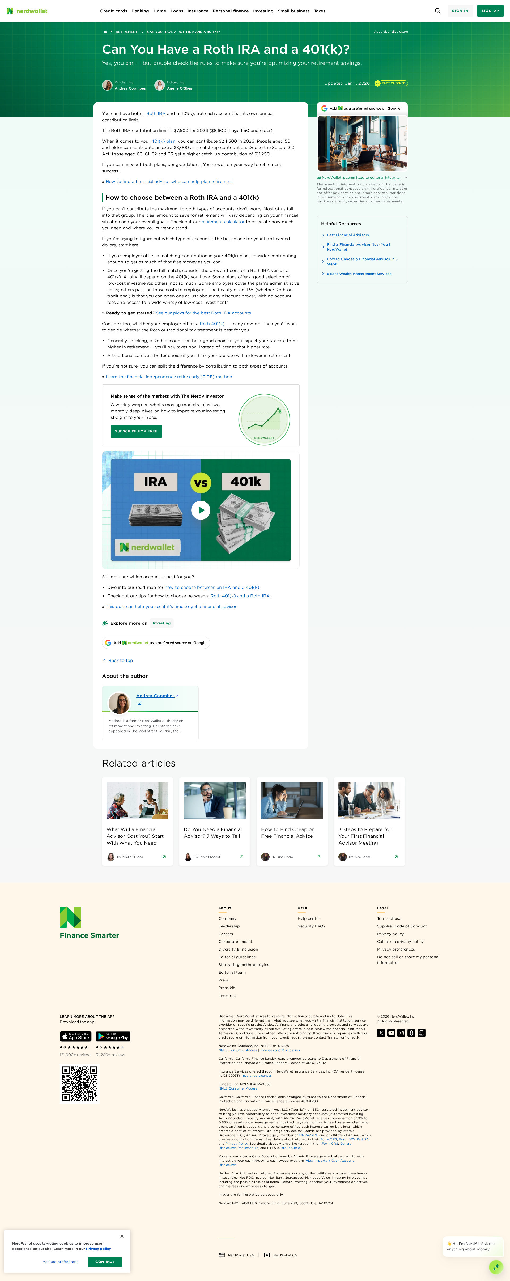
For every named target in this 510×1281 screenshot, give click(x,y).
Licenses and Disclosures (280, 1050)
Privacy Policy (237, 1144)
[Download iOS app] (76, 1036)
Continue (105, 1262)
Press (224, 980)
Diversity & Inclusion (238, 949)
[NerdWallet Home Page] (26, 11)
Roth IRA (156, 113)
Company (228, 918)
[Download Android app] (113, 1036)
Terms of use (389, 918)
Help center (309, 918)
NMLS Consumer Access (238, 1050)
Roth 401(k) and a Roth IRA (240, 595)
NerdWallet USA (241, 1255)
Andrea (155, 695)
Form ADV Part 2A (354, 1139)
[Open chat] (496, 1267)
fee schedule (248, 1148)
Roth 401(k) (212, 323)
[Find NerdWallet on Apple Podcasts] (411, 1033)
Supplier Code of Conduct (402, 926)
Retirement (127, 32)
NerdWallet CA (285, 1255)
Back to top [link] (120, 660)
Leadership (229, 926)
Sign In (460, 11)
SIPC (314, 1135)
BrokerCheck (291, 1148)
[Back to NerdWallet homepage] (105, 32)
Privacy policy (390, 934)
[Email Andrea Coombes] (139, 703)
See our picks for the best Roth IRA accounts (203, 313)
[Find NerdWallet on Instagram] (401, 1033)
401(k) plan (163, 141)
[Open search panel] (438, 11)
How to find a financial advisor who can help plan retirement (169, 181)
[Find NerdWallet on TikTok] (422, 1033)
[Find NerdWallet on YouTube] (391, 1033)
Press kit (227, 988)
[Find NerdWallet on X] (381, 1033)
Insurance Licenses (257, 1076)
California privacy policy (400, 941)
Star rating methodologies (244, 965)
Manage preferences (60, 1262)
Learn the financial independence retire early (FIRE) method (169, 376)
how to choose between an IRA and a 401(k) (212, 587)
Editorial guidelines (237, 957)
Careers (226, 934)
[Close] (502, 1237)
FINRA (304, 1135)
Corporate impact (236, 941)
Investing (162, 623)
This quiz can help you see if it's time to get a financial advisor (171, 606)
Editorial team (232, 972)
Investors (227, 995)
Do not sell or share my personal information (408, 960)
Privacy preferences (396, 949)
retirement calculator (223, 221)
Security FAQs (311, 926)
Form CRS (328, 1139)
